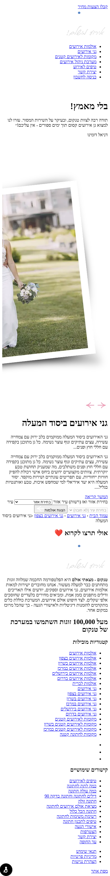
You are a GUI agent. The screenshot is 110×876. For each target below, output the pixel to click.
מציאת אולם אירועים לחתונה (71, 806)
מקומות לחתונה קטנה (78, 734)
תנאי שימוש (86, 851)
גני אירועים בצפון (48, 515)
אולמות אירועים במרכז (77, 668)
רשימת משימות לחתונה (76, 816)
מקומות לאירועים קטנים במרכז (69, 729)
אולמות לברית (84, 683)
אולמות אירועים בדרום (76, 678)
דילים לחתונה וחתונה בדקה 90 (70, 796)
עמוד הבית (98, 515)
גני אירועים (87, 51)
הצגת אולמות (55, 510)
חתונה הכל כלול (83, 811)
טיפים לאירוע (84, 66)
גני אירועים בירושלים (78, 708)
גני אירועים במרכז (81, 703)
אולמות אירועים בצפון (77, 658)
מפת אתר (99, 871)
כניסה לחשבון (84, 76)
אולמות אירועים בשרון (77, 663)
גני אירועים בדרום (81, 714)
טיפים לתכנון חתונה (79, 821)
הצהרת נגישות (84, 861)
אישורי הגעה (85, 826)
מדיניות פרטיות (83, 856)
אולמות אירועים (82, 46)
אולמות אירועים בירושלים (74, 673)
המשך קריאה (96, 496)
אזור (57, 501)
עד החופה (88, 841)
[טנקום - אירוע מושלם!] (86, 36)
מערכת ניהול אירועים (78, 61)
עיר (10, 501)
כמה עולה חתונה (82, 791)
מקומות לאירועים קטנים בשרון (70, 724)
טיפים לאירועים (82, 780)
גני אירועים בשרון (81, 698)
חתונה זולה (87, 801)
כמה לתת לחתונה (81, 785)
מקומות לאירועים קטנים (75, 56)
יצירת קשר (87, 71)
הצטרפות (88, 831)
